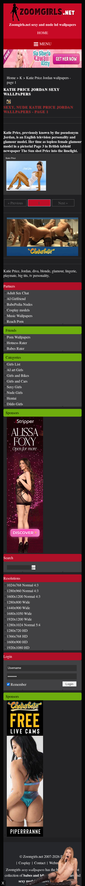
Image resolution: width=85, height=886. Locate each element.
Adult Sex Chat (18, 292)
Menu (45, 43)
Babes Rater (15, 348)
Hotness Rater (17, 342)
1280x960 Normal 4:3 (23, 590)
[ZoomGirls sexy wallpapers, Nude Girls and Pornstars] (42, 20)
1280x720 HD (17, 630)
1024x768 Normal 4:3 (23, 585)
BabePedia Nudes (19, 304)
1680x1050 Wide (19, 613)
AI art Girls (15, 369)
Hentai (11, 398)
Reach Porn (15, 321)
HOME (42, 32)
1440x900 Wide (18, 607)
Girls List (13, 364)
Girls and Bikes (18, 375)
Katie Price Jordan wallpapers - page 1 (39, 80)
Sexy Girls (14, 386)
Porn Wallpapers (18, 337)
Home (11, 77)
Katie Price (11, 158)
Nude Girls (15, 392)
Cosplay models (18, 310)
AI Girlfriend (16, 298)
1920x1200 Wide (19, 619)
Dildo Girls (15, 403)
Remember (18, 684)
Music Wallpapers (19, 315)
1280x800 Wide (18, 602)
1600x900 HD (17, 641)
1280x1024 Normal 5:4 (23, 624)
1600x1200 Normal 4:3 (23, 596)
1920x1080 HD (18, 647)
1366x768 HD (17, 636)
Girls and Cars (17, 381)
